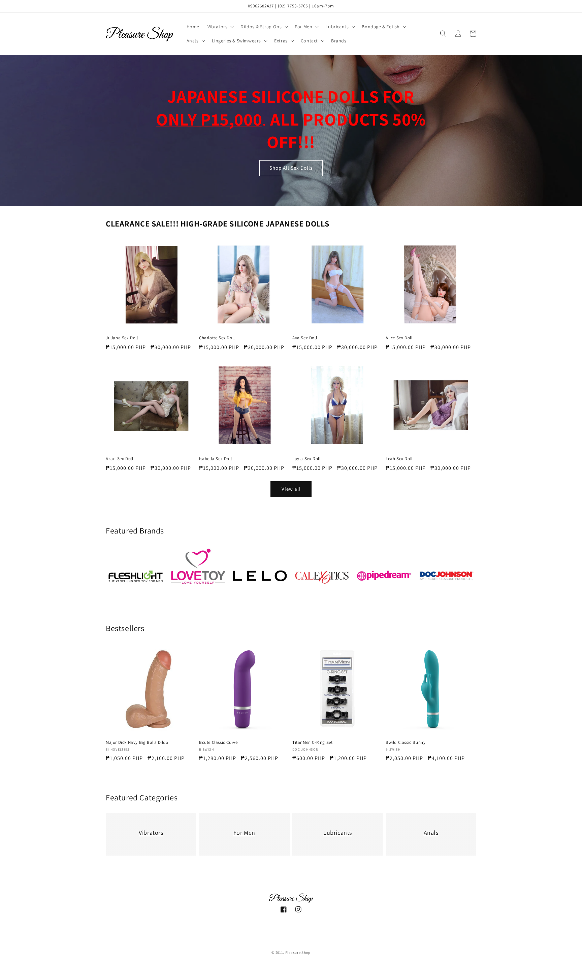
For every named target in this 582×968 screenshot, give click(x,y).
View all (291, 489)
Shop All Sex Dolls (291, 168)
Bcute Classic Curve (218, 742)
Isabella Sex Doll (215, 458)
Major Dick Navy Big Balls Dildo (137, 742)
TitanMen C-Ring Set (312, 742)
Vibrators (151, 832)
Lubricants (337, 832)
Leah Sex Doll (399, 458)
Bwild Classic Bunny (405, 742)
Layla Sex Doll (306, 458)
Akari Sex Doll (119, 458)
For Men (244, 832)
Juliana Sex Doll (122, 338)
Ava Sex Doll (304, 338)
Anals (431, 832)
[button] (219, 27)
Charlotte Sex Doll (217, 338)
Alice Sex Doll (399, 338)
